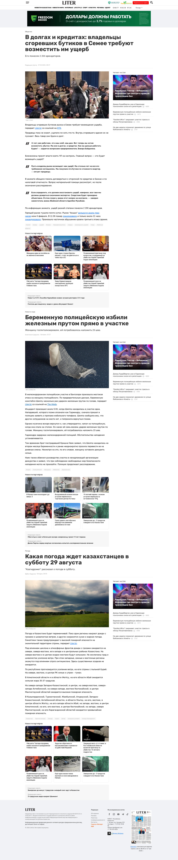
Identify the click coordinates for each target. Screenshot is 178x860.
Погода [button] (138, 8)
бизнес (48, 225)
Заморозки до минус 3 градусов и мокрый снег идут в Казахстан (54, 790)
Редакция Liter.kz (31, 65)
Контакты (94, 822)
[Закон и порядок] (114, 3)
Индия (28, 469)
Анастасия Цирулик (32, 334)
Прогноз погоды (40, 718)
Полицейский (37, 469)
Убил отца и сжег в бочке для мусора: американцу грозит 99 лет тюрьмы (56, 537)
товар (92, 225)
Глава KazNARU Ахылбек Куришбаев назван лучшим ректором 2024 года (56, 298)
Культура (92, 8)
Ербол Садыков (30, 574)
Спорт (85, 8)
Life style (78, 8)
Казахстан (29, 718)
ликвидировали (33, 219)
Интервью (69, 8)
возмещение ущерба (81, 225)
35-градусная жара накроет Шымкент (43, 796)
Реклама (93, 815)
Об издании (95, 813)
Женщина (47, 469)
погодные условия (73, 718)
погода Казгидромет (88, 718)
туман (57, 718)
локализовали (70, 216)
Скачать (133, 846)
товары (70, 225)
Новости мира (58, 8)
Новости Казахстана (43, 8)
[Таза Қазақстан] (127, 3)
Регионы (100, 8)
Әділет (107, 8)
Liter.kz (38, 128)
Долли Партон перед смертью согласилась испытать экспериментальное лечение (60, 543)
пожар (35, 225)
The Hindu (52, 404)
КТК (59, 128)
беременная (66, 469)
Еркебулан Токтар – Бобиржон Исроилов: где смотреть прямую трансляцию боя (132, 93)
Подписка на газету (141, 3)
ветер (63, 718)
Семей (28, 225)
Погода (50, 718)
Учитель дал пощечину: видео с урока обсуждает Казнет (50, 304)
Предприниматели (59, 225)
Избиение (56, 469)
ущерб (42, 225)
